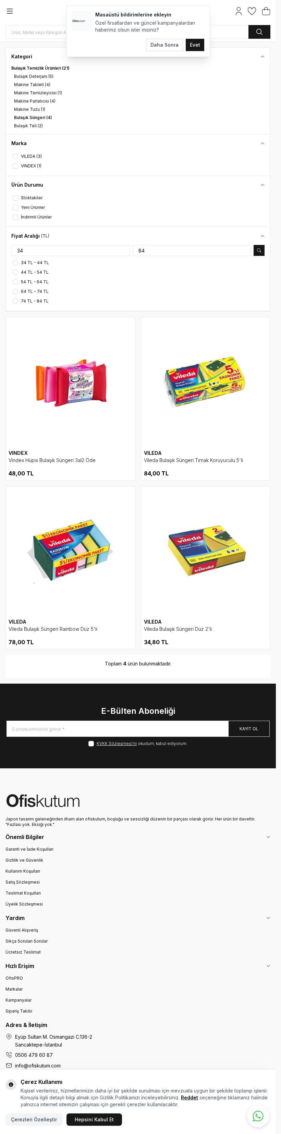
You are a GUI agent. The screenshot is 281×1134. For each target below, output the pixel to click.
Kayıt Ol (249, 728)
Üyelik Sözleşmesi (24, 904)
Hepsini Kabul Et (94, 1119)
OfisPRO (14, 978)
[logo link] (137, 800)
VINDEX (18, 453)
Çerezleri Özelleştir (34, 1119)
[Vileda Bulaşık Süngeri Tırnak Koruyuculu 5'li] (205, 382)
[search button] (259, 32)
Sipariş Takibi (18, 1011)
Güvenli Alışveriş (21, 930)
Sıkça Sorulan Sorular (26, 941)
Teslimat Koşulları (23, 893)
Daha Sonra (164, 45)
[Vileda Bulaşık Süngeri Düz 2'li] (205, 551)
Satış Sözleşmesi (22, 882)
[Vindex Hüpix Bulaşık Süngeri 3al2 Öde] (70, 382)
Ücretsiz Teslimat (23, 952)
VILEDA (153, 453)
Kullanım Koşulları (22, 871)
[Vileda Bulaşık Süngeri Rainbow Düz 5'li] (70, 551)
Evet (195, 45)
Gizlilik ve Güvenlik (24, 860)
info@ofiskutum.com (38, 1065)
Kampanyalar (18, 1000)
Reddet (189, 1097)
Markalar (14, 989)
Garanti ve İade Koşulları (29, 849)
